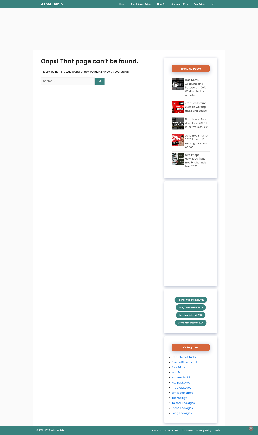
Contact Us (171, 430)
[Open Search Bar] (212, 4)
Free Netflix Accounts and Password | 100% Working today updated (195, 87)
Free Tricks (199, 4)
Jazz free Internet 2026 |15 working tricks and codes (196, 107)
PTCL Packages (181, 387)
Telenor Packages (183, 403)
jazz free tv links (182, 377)
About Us (156, 430)
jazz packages (181, 382)
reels (217, 430)
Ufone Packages (182, 408)
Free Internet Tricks (141, 4)
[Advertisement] (89, 29)
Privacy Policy (203, 430)
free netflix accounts (185, 362)
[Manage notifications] (251, 428)
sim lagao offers (179, 4)
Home (122, 4)
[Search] (100, 81)
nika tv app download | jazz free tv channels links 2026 (195, 160)
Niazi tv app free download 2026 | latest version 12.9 (196, 123)
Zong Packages (182, 413)
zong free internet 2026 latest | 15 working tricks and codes (196, 141)
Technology (179, 398)
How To (161, 4)
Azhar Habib (52, 4)
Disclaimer (187, 430)
